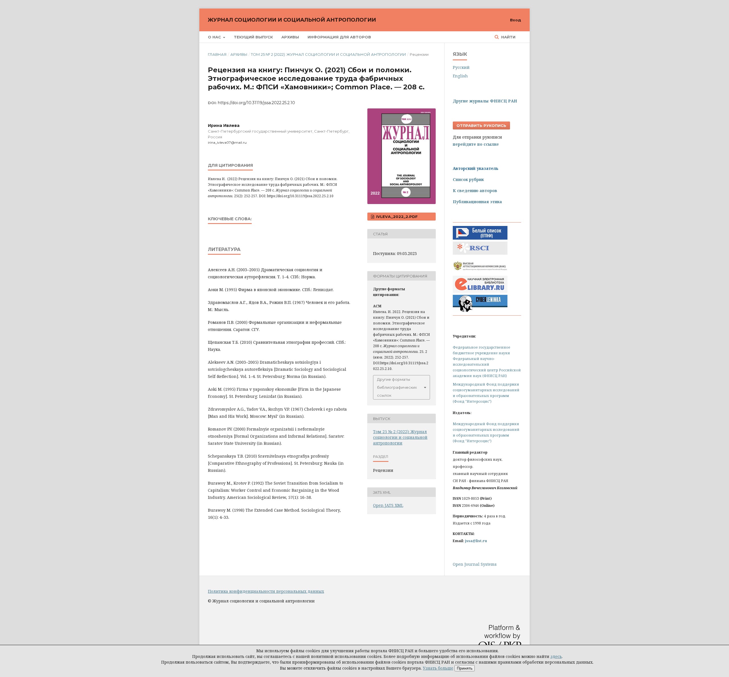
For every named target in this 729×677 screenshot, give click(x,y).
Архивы (290, 37)
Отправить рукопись (481, 125)
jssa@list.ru (476, 540)
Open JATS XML (388, 505)
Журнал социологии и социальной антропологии (292, 20)
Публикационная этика (477, 201)
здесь (556, 656)
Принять (464, 668)
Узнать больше (438, 668)
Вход (515, 20)
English (460, 76)
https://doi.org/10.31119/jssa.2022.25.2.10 (256, 102)
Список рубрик (468, 179)
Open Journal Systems (475, 564)
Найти (507, 37)
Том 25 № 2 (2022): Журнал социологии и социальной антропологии (328, 54)
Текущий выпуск (253, 37)
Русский (461, 67)
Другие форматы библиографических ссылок (397, 387)
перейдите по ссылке (476, 144)
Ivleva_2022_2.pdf (396, 216)
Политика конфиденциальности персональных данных (266, 591)
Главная (217, 54)
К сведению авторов (475, 190)
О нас (215, 37)
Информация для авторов (339, 37)
